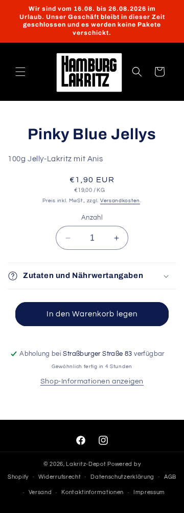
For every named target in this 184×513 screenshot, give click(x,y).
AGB (170, 477)
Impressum (149, 492)
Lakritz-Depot (86, 464)
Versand (40, 492)
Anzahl (92, 217)
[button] (20, 71)
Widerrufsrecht (59, 477)
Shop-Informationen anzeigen (92, 381)
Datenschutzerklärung (122, 477)
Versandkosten (120, 200)
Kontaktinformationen (92, 492)
